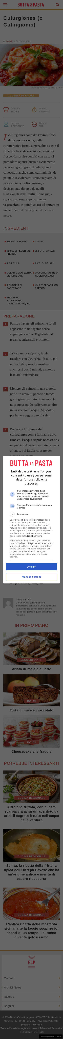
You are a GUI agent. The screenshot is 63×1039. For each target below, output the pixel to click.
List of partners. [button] (34, 536)
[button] (31, 514)
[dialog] (31, 519)
